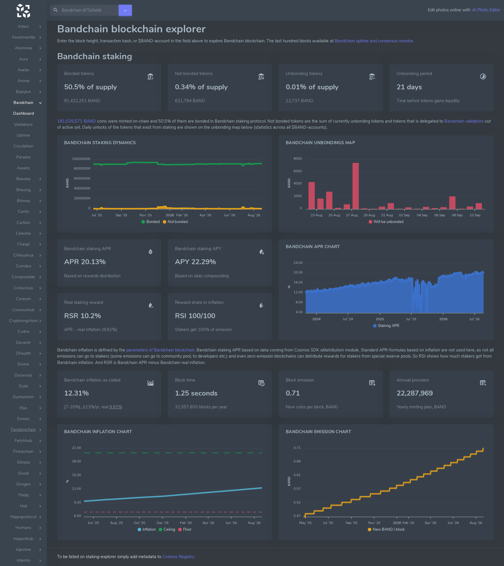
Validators (23, 124)
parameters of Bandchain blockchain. (160, 350)
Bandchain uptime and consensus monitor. (374, 41)
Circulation (23, 146)
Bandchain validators (464, 121)
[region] (23, 293)
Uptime (23, 135)
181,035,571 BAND (76, 121)
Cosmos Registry (178, 557)
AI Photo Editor (486, 10)
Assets (23, 168)
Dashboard (23, 113)
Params (23, 157)
